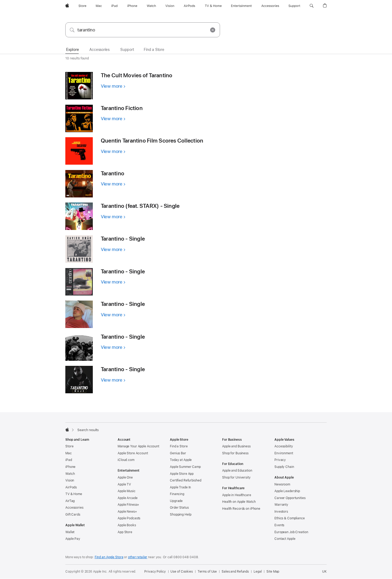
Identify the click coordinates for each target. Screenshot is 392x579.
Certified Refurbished (185, 480)
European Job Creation (291, 532)
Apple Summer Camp (185, 467)
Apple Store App (182, 474)
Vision (69, 480)
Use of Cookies (181, 571)
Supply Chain (284, 467)
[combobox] (142, 29)
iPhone (70, 467)
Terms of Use (207, 571)
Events (279, 525)
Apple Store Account (133, 453)
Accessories (74, 507)
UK (324, 571)
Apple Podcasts (129, 518)
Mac (68, 453)
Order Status (179, 507)
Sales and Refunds (235, 571)
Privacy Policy (155, 571)
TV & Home (73, 494)
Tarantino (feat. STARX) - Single (140, 206)
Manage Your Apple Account (138, 446)
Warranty (281, 505)
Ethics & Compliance (289, 518)
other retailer (137, 557)
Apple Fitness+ (128, 505)
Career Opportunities (290, 498)
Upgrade (176, 501)
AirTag (70, 501)
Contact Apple (284, 539)
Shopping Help (180, 514)
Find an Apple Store (109, 557)
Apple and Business (236, 446)
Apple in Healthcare (236, 495)
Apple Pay (72, 539)
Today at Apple (181, 460)
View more (113, 86)
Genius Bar (178, 453)
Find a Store (179, 446)
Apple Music (126, 491)
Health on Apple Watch (238, 502)
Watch (70, 474)
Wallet (69, 532)
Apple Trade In (180, 487)
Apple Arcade (128, 498)
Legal (258, 571)
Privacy (280, 460)
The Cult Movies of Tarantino (136, 75)
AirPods (71, 487)
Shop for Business (235, 453)
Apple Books (127, 525)
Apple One (125, 477)
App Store (125, 532)
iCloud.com (126, 460)
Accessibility (283, 446)
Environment (283, 453)
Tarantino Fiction (122, 108)
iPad (68, 460)
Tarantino (112, 173)
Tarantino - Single (123, 238)
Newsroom (282, 484)
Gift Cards (72, 514)
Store (69, 446)
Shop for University (236, 477)
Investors (281, 511)
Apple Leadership (287, 491)
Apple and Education (237, 470)
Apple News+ (127, 511)
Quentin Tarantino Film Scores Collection (152, 140)
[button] (311, 6)
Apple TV (124, 484)
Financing (177, 494)
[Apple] (67, 429)
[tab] (72, 50)
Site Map (272, 571)
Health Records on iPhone (241, 509)
